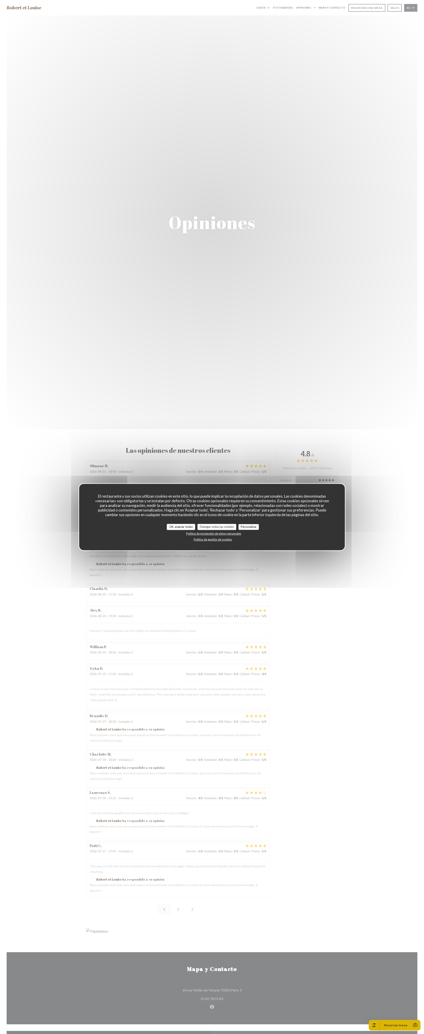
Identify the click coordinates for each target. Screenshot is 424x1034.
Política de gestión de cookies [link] (213, 539)
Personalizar (249, 526)
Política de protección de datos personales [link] (213, 533)
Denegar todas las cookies (217, 526)
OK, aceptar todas (181, 526)
